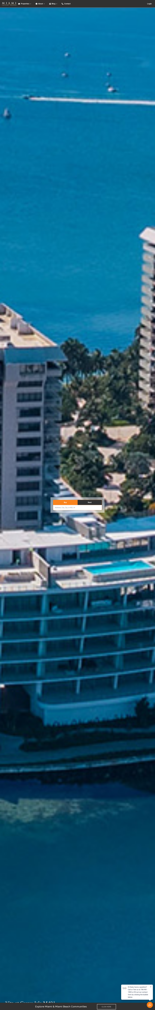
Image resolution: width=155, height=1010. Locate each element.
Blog (53, 4)
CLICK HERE (106, 1007)
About (40, 4)
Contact (67, 4)
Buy (65, 502)
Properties (25, 4)
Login (149, 4)
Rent (90, 502)
